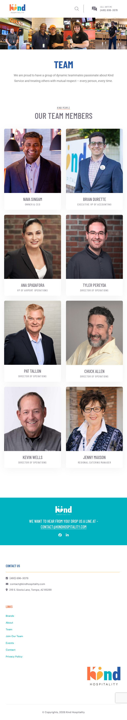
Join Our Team (14, 636)
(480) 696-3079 (109, 10)
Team (9, 629)
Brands (10, 616)
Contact (10, 649)
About (9, 622)
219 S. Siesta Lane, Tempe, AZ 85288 (30, 589)
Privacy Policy (14, 656)
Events (10, 643)
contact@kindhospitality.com (63, 526)
